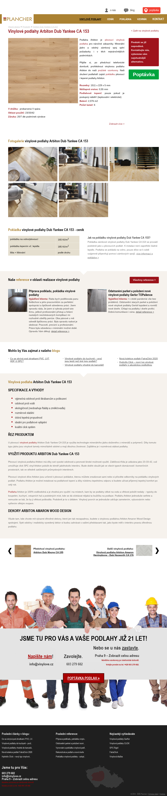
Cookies (162, 794)
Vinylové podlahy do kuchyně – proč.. (17, 743)
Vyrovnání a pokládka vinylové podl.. (71, 747)
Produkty (26, 27)
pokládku (110, 74)
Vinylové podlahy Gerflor (120, 738)
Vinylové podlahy (90, 19)
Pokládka (125, 19)
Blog (132, 10)
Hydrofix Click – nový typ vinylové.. (16, 756)
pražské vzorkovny (108, 70)
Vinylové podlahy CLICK (119, 743)
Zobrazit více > (116, 123)
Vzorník (142, 19)
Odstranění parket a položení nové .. (70, 743)
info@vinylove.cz (41, 664)
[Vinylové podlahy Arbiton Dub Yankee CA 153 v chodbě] (134, 164)
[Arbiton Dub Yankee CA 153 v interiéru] (32, 164)
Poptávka (154, 10)
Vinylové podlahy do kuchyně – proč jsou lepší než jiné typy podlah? (83, 360)
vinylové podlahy (28, 442)
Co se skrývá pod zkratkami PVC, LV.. (17, 738)
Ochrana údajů (153, 794)
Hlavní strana (14, 27)
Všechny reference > (144, 280)
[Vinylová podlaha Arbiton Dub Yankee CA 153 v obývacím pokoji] (83, 200)
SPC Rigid (114, 747)
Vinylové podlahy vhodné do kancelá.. (17, 747)
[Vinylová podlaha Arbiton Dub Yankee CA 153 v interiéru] (83, 164)
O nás (113, 10)
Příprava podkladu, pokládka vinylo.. (70, 738)
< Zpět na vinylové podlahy (145, 30)
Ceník (110, 19)
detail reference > (60, 331)
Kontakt (158, 19)
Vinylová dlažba (116, 756)
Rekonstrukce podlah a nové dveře (70, 752)
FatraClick (114, 752)
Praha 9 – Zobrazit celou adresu (117, 655)
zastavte (130, 648)
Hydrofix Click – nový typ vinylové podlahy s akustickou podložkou (136, 363)
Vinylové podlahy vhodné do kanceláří (84, 365)
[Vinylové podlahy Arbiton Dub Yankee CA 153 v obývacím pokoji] (32, 200)
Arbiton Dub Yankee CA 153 (45, 27)
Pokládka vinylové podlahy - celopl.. (70, 756)
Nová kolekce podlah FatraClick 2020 (138, 358)
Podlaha (12, 491)
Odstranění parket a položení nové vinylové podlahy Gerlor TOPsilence (130, 293)
